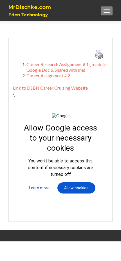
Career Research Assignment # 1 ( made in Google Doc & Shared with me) (66, 67)
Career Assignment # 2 (48, 75)
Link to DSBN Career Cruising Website (50, 87)
